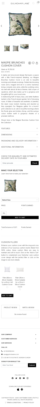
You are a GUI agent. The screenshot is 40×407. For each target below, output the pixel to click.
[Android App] (22, 389)
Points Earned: (27, 205)
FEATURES (5, 128)
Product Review (10, 307)
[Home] (20, 3)
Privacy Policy (28, 402)
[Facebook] (12, 378)
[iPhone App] (18, 389)
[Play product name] (29, 63)
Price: (3, 205)
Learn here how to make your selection (14, 174)
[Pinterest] (20, 378)
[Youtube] (23, 378)
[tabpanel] (7, 48)
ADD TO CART (7, 295)
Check (34, 163)
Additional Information (12, 147)
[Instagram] (27, 378)
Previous (1, 25)
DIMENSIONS (6, 135)
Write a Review (28, 307)
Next (38, 25)
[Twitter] (16, 378)
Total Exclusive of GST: (9, 227)
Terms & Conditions (14, 402)
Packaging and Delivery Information (18, 141)
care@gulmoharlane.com (11, 354)
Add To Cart (20, 217)
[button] (33, 3)
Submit (32, 365)
